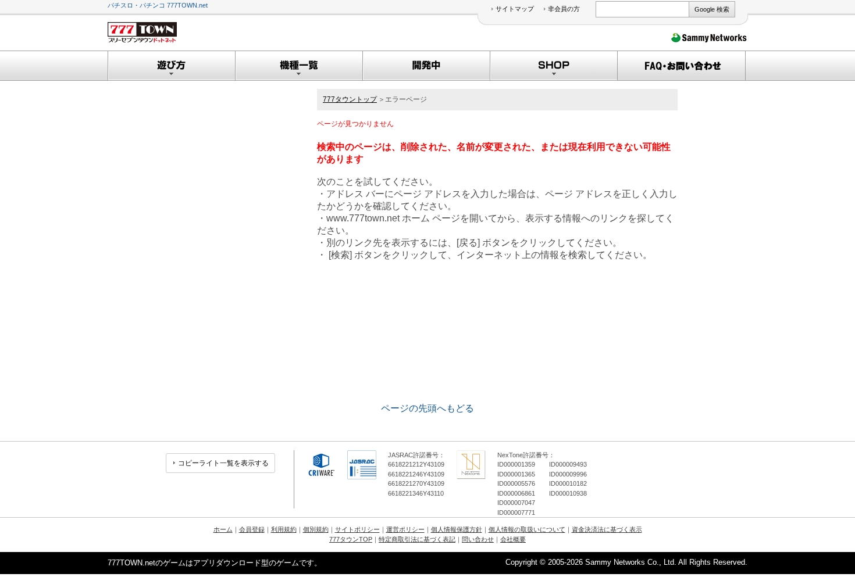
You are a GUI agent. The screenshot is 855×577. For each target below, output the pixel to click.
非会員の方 (564, 8)
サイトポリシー (357, 529)
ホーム (223, 529)
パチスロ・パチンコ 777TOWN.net (158, 5)
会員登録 (252, 529)
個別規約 (316, 529)
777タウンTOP (350, 539)
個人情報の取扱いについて (527, 529)
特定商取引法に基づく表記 (417, 539)
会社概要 (513, 539)
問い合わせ (478, 539)
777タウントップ (350, 99)
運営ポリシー (405, 529)
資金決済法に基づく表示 (607, 529)
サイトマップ (515, 8)
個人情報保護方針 (456, 529)
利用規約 (284, 529)
